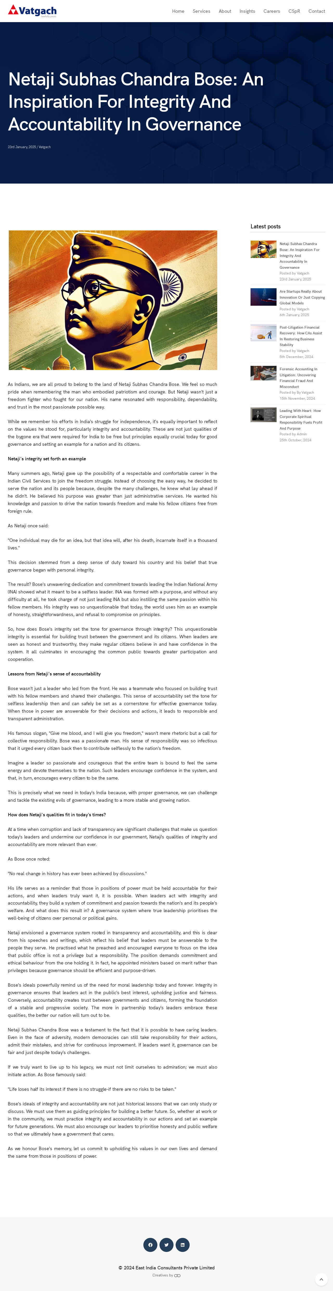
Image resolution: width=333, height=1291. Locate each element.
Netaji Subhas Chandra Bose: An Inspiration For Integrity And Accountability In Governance (300, 255)
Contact (317, 11)
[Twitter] (166, 1245)
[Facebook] (150, 1245)
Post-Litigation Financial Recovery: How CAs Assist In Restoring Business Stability (301, 335)
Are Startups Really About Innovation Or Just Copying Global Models (302, 297)
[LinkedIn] (183, 1245)
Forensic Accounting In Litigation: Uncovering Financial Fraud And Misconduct (298, 377)
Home (178, 11)
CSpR (294, 11)
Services (201, 11)
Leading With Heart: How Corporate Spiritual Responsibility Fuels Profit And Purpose (301, 419)
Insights (247, 11)
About (225, 11)
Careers (272, 11)
